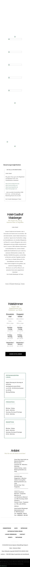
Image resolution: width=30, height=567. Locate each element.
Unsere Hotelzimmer (15, 354)
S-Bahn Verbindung (11, 534)
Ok (0, 565)
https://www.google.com (11, 188)
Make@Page (20, 545)
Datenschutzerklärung (15, 531)
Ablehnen (4, 565)
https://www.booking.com (12, 185)
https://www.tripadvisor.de (12, 187)
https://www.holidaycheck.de (12, 183)
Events (10, 537)
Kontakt (22, 534)
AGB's (16, 528)
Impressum (24, 528)
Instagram (19, 537)
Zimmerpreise (7, 528)
